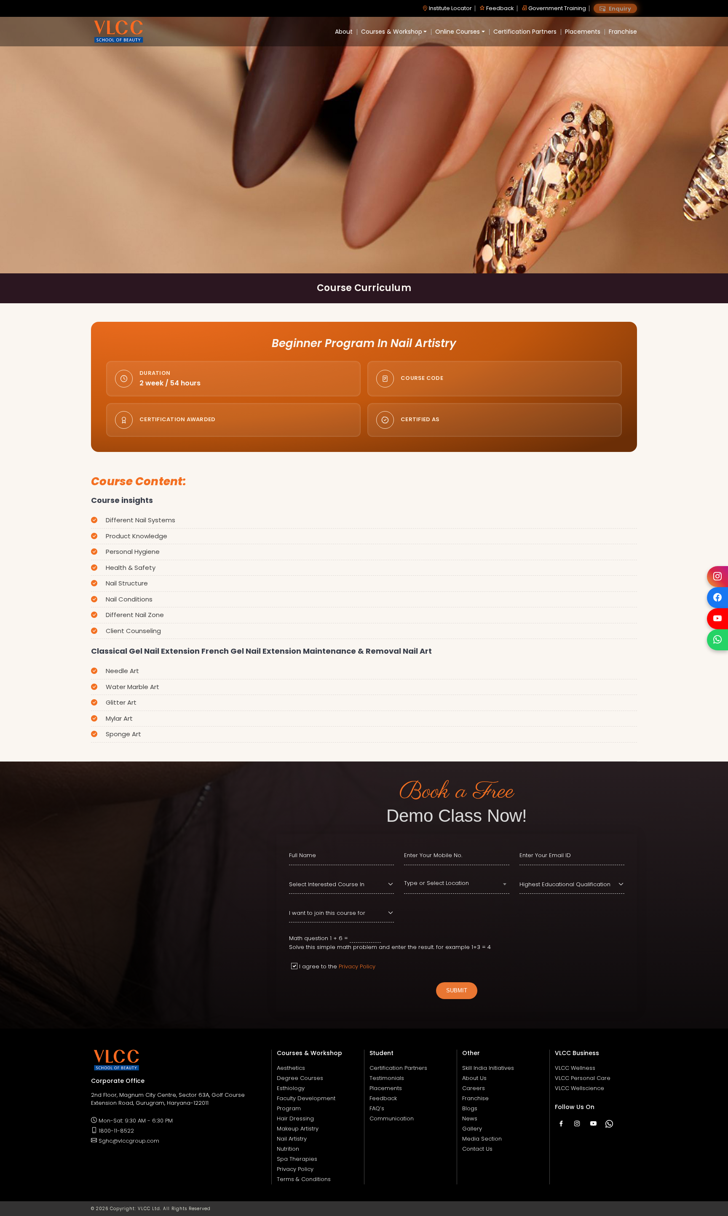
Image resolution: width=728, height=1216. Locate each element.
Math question (308, 938)
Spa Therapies (297, 1159)
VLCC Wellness (575, 1068)
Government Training (556, 8)
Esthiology (291, 1088)
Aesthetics (291, 1068)
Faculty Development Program (306, 1103)
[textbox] (456, 883)
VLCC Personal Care (582, 1078)
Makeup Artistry (297, 1129)
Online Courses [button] (457, 31)
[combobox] (456, 884)
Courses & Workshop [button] (391, 31)
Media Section (482, 1139)
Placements (582, 31)
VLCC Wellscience (579, 1088)
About (344, 31)
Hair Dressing (295, 1118)
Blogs (469, 1108)
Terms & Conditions (304, 1179)
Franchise (623, 31)
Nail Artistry (292, 1139)
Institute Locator (450, 8)
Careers (473, 1088)
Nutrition (288, 1149)
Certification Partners (525, 31)
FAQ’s (376, 1108)
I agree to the (337, 966)
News (469, 1118)
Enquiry (619, 9)
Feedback (499, 8)
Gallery (472, 1129)
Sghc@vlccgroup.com (129, 1141)
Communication (391, 1118)
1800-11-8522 (116, 1131)
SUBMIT (456, 990)
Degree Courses (300, 1078)
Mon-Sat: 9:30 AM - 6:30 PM (136, 1121)
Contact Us (477, 1149)
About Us (474, 1078)
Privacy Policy (357, 966)
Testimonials (386, 1078)
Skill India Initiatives (488, 1068)
